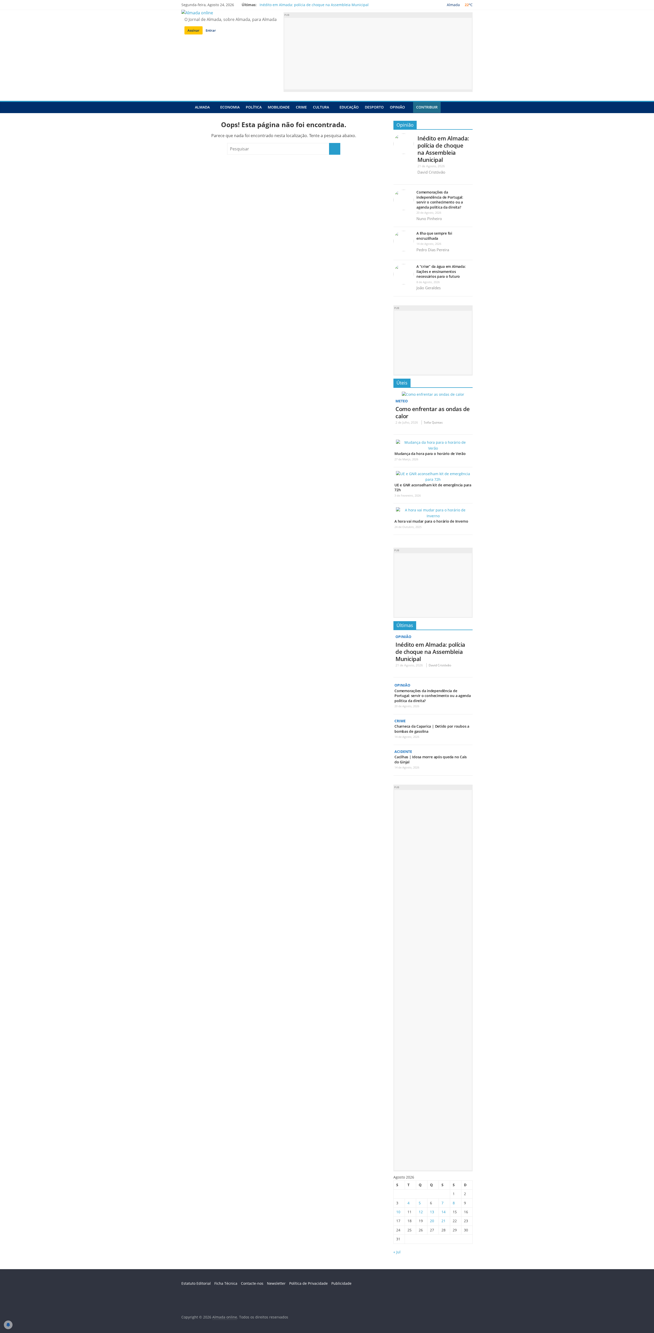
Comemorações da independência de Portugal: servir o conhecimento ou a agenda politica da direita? (439, 200)
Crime (301, 107)
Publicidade (341, 1283)
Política (254, 107)
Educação (349, 107)
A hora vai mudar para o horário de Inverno (431, 521)
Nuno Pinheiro (429, 218)
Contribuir (427, 107)
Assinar (194, 30)
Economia (230, 107)
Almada (202, 107)
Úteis (401, 383)
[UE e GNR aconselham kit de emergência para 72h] (433, 473)
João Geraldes (428, 287)
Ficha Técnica (225, 1283)
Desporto (374, 107)
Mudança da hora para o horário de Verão (430, 453)
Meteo (401, 401)
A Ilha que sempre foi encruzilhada (434, 236)
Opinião (397, 107)
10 (398, 1211)
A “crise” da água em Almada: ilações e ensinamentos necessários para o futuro (440, 271)
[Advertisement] (378, 53)
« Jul (397, 1252)
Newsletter (276, 1283)
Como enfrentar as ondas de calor (432, 412)
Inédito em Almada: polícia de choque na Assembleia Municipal (314, 4)
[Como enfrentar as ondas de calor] (433, 394)
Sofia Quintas (433, 422)
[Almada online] (186, 107)
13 (432, 1211)
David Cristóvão (431, 172)
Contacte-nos (252, 1283)
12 (421, 1211)
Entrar (211, 30)
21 (443, 1220)
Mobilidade (279, 107)
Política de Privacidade (308, 1283)
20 (432, 1220)
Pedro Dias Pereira (432, 249)
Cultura (321, 107)
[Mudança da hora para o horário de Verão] (433, 442)
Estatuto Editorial (196, 1283)
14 (443, 1211)
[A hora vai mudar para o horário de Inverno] (433, 510)
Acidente (403, 751)
